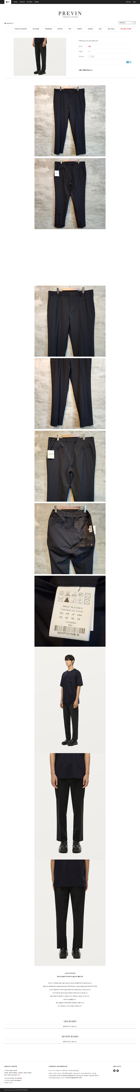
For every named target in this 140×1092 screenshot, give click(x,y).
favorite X (9, 23)
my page (29, 2)
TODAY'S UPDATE (21, 29)
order (37, 2)
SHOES (90, 29)
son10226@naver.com (74, 1077)
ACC (100, 29)
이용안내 (57, 1070)
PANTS (79, 29)
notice (128, 2)
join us (22, 2)
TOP (69, 29)
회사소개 (51, 1070)
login (15, 2)
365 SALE (111, 29)
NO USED (36, 29)
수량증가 (93, 56)
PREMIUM (48, 29)
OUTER (60, 29)
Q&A (134, 2)
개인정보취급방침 (73, 1070)
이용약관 (64, 1070)
